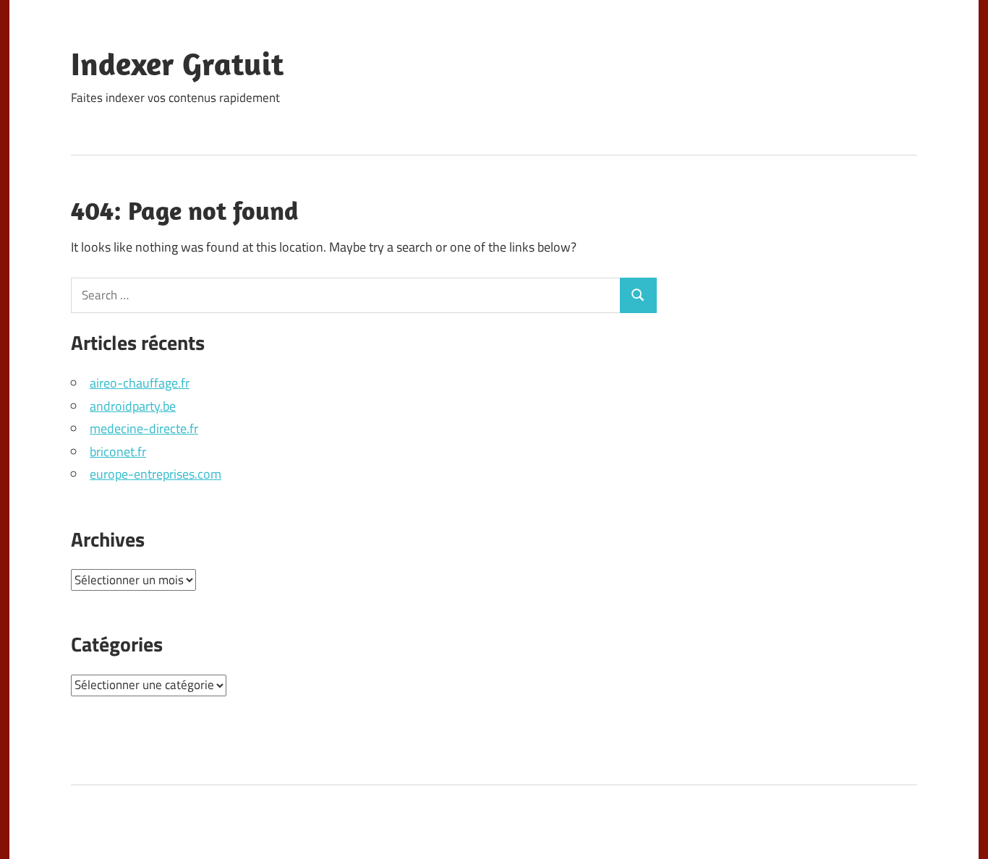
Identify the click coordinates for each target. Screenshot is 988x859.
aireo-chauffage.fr (139, 383)
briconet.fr (118, 451)
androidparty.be (133, 406)
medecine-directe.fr (144, 428)
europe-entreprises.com (155, 474)
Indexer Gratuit (177, 63)
